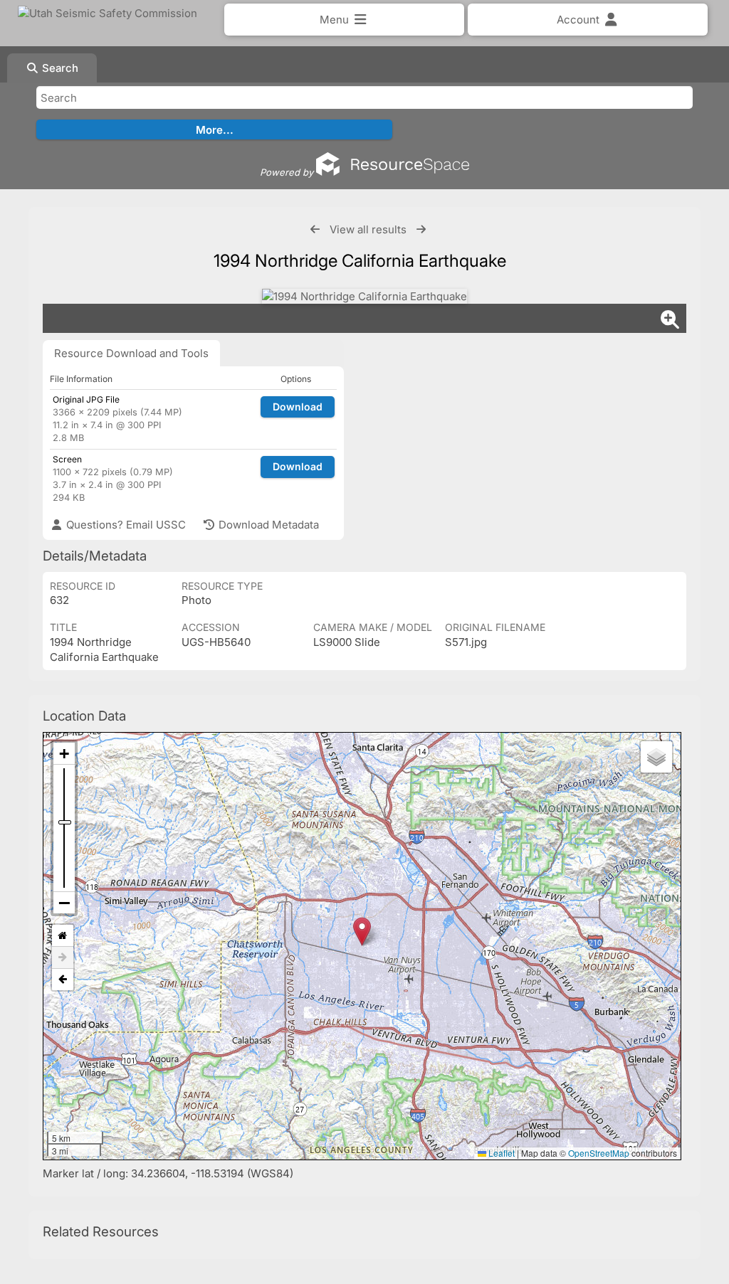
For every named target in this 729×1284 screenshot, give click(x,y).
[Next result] (421, 229)
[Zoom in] (64, 754)
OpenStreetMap (598, 1153)
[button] (362, 931)
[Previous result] (315, 229)
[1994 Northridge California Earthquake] (364, 296)
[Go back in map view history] (62, 979)
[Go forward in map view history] (62, 958)
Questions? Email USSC (124, 524)
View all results (368, 229)
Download (297, 406)
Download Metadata (267, 524)
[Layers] (656, 757)
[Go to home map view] (62, 936)
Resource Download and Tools (131, 353)
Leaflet (500, 1153)
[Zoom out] (64, 902)
